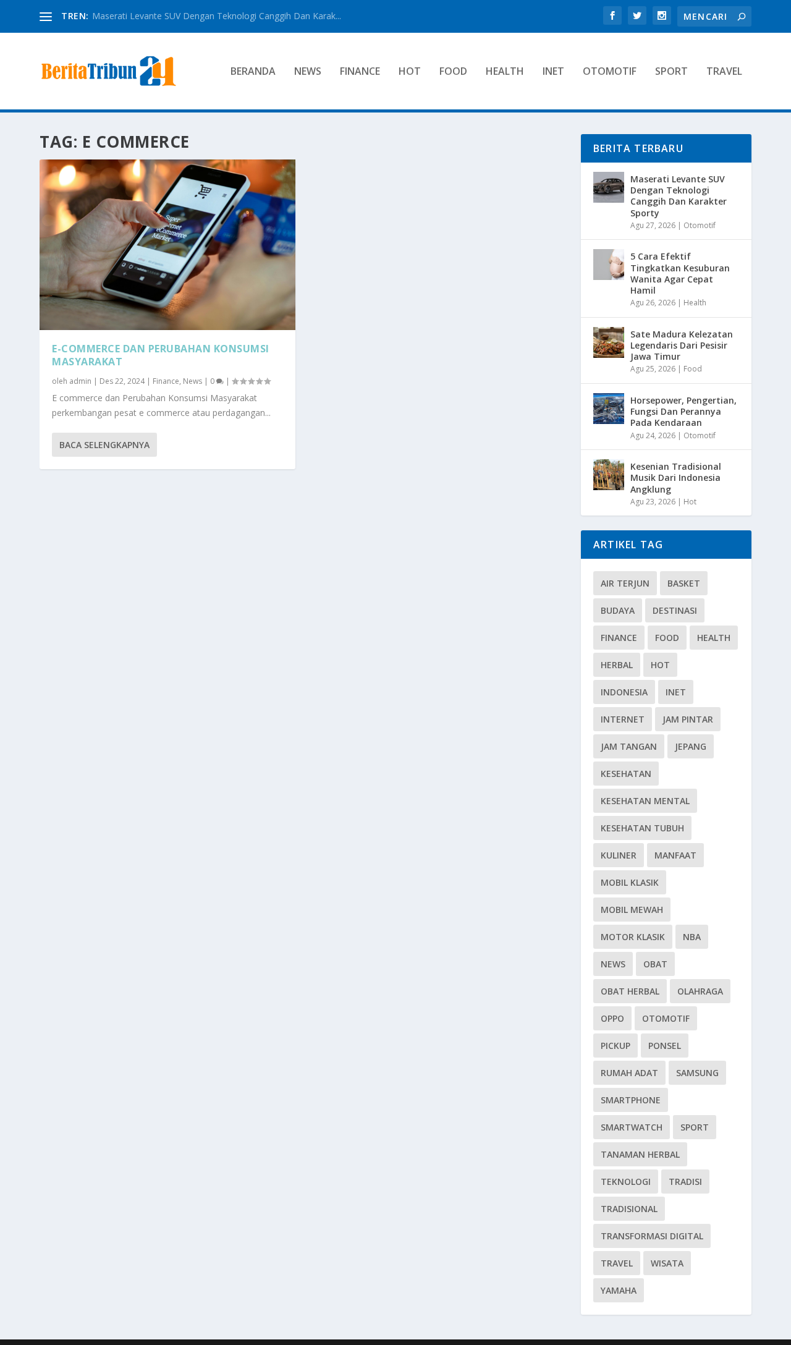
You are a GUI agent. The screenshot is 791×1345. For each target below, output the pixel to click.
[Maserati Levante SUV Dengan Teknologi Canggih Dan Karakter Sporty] (608, 187)
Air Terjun (625, 583)
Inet (553, 72)
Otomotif (610, 72)
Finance (360, 72)
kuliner (619, 855)
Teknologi (626, 1181)
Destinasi (675, 610)
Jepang (690, 746)
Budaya (618, 610)
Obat (655, 964)
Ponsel (664, 1045)
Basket (683, 583)
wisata (667, 1263)
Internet (623, 719)
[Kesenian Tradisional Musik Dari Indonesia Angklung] (608, 474)
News (307, 72)
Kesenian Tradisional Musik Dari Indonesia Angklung (675, 477)
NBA (692, 937)
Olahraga (700, 991)
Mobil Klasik (630, 882)
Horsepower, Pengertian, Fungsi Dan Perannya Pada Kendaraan (683, 411)
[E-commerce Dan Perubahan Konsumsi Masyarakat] (167, 244)
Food (453, 72)
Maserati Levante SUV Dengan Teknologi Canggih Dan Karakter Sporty (678, 196)
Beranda (253, 72)
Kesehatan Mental (645, 801)
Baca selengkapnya (104, 445)
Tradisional (629, 1209)
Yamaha (619, 1290)
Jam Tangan (629, 746)
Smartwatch (631, 1127)
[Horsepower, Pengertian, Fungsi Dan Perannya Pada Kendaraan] (608, 408)
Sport (671, 72)
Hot (410, 72)
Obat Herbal (630, 991)
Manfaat (675, 855)
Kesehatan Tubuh (642, 828)
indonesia (624, 692)
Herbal (617, 665)
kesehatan (626, 773)
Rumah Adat (629, 1073)
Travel (724, 72)
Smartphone (631, 1100)
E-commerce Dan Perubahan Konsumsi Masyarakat (160, 355)
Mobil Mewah (632, 909)
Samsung (697, 1073)
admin (80, 381)
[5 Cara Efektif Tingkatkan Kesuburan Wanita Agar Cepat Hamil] (608, 264)
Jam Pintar (687, 719)
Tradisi (685, 1181)
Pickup (615, 1045)
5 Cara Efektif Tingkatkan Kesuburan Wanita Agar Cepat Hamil (680, 273)
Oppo (612, 1018)
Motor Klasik (633, 937)
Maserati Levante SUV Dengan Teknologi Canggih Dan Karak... (216, 16)
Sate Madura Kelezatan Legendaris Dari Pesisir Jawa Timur (681, 345)
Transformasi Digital (652, 1236)
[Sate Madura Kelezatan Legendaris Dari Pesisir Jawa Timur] (608, 342)
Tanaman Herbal (640, 1154)
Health (505, 72)
